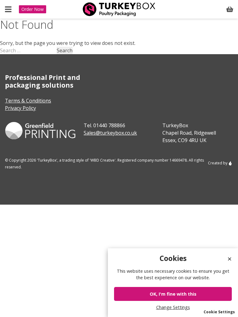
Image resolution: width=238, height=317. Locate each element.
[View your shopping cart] (229, 9)
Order (32, 9)
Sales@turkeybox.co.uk (110, 132)
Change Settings (173, 307)
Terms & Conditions (28, 100)
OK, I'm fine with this (173, 294)
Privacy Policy (20, 108)
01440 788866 (109, 125)
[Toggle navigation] (8, 9)
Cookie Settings (219, 312)
